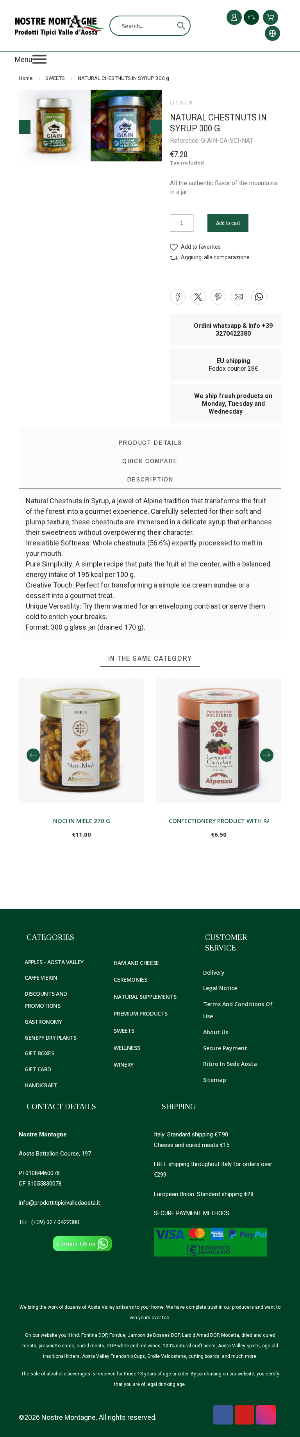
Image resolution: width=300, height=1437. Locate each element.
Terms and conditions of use (238, 1010)
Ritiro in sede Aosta (230, 1063)
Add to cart (228, 223)
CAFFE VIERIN (41, 977)
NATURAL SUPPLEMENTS (145, 996)
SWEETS (124, 1030)
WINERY (124, 1064)
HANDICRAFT (41, 1085)
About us (215, 1032)
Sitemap (214, 1079)
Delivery (214, 972)
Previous (24, 127)
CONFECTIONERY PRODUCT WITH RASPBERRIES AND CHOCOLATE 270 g (219, 821)
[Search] (181, 26)
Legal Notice (220, 988)
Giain (181, 103)
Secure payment (225, 1048)
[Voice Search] (169, 26)
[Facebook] (223, 1415)
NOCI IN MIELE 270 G (81, 821)
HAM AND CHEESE (136, 962)
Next (156, 127)
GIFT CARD (38, 1069)
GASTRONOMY (43, 1021)
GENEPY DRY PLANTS (51, 1037)
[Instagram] (266, 1415)
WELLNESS (127, 1047)
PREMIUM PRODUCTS (141, 1013)
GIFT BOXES (39, 1053)
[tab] (150, 479)
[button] (150, 59)
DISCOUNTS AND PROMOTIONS (46, 999)
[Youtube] (244, 1415)
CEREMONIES (130, 979)
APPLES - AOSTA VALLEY (54, 962)
